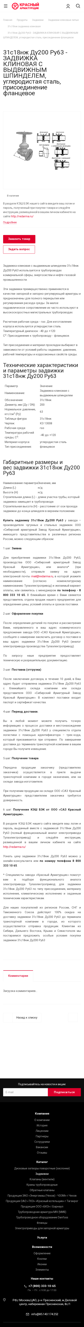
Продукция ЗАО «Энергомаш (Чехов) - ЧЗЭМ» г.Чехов (42, 1195)
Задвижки (42, 1173)
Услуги (42, 1237)
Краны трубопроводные (42, 1184)
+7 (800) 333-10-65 (42, 1286)
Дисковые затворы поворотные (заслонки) (42, 1168)
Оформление (42, 1253)
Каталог (42, 1162)
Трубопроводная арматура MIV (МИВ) (42, 1211)
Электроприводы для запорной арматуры (42, 1228)
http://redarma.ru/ (22, 216)
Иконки (42, 1264)
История (42, 1125)
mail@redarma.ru (42, 576)
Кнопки (42, 1258)
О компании (42, 1120)
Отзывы (42, 1152)
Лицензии (42, 1130)
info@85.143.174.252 (44, 1314)
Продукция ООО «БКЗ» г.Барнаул (42, 1206)
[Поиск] (78, 6)
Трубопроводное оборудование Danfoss (42, 1217)
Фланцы (42, 1222)
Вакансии (42, 1147)
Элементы (42, 1269)
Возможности (42, 1247)
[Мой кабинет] (68, 6)
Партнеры (42, 1136)
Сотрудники (42, 1141)
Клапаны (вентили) (42, 1179)
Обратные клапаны (42, 1190)
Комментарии (18, 976)
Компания (42, 1113)
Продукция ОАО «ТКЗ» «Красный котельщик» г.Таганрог (42, 1201)
